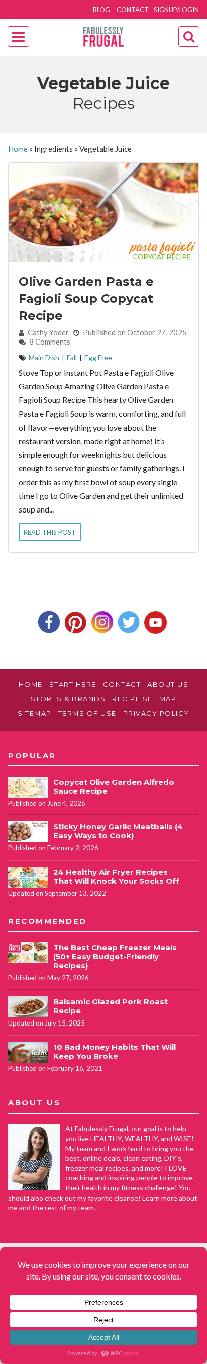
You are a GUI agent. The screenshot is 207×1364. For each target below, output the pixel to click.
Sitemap (35, 713)
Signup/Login (176, 10)
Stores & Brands (68, 699)
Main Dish (44, 357)
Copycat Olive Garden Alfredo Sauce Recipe (113, 786)
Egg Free (98, 357)
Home (18, 148)
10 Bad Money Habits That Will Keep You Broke (114, 1051)
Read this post (50, 532)
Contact (133, 10)
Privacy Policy (156, 713)
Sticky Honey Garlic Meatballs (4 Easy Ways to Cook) (118, 831)
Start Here (72, 684)
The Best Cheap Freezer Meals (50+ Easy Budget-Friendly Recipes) (115, 956)
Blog (101, 10)
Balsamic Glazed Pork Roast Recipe (110, 1006)
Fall (72, 357)
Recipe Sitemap (144, 699)
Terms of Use (87, 713)
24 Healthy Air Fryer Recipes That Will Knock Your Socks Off (116, 876)
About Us (167, 684)
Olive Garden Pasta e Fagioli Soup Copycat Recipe (86, 298)
